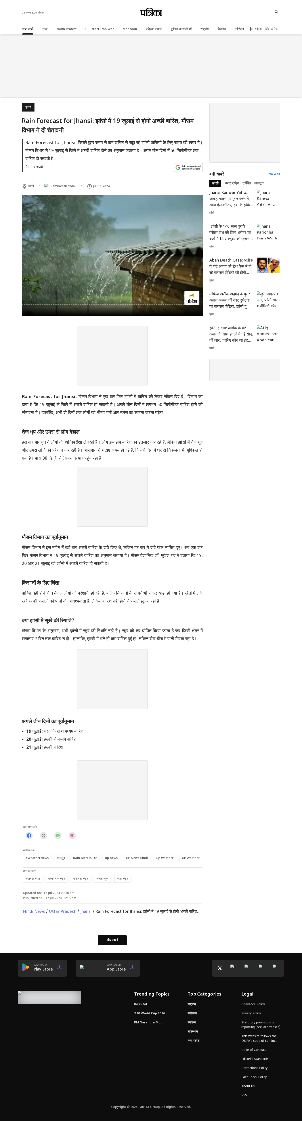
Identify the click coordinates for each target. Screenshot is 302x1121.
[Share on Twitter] (43, 835)
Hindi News (34, 911)
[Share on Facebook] (29, 835)
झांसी (28, 107)
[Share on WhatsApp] (58, 835)
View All (274, 174)
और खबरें (112, 940)
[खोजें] (276, 12)
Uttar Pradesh (62, 911)
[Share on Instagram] (72, 835)
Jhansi (86, 911)
